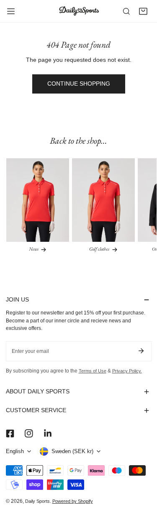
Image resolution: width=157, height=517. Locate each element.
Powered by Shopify (72, 501)
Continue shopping (78, 84)
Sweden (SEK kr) (72, 451)
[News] (37, 200)
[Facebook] (9, 433)
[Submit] (141, 350)
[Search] (126, 11)
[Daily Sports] (79, 10)
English (15, 451)
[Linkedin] (47, 433)
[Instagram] (28, 433)
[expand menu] (11, 11)
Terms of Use (92, 370)
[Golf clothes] (103, 200)
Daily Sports (37, 501)
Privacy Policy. (127, 370)
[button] (143, 11)
